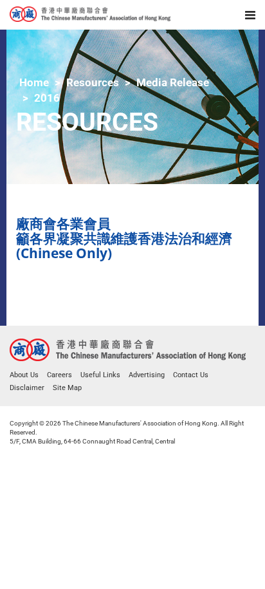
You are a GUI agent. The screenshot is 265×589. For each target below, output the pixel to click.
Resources (92, 82)
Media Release (172, 82)
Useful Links (100, 375)
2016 (47, 97)
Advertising (147, 375)
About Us (24, 375)
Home (34, 82)
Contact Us (190, 375)
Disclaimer (27, 388)
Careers (59, 375)
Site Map (67, 388)
